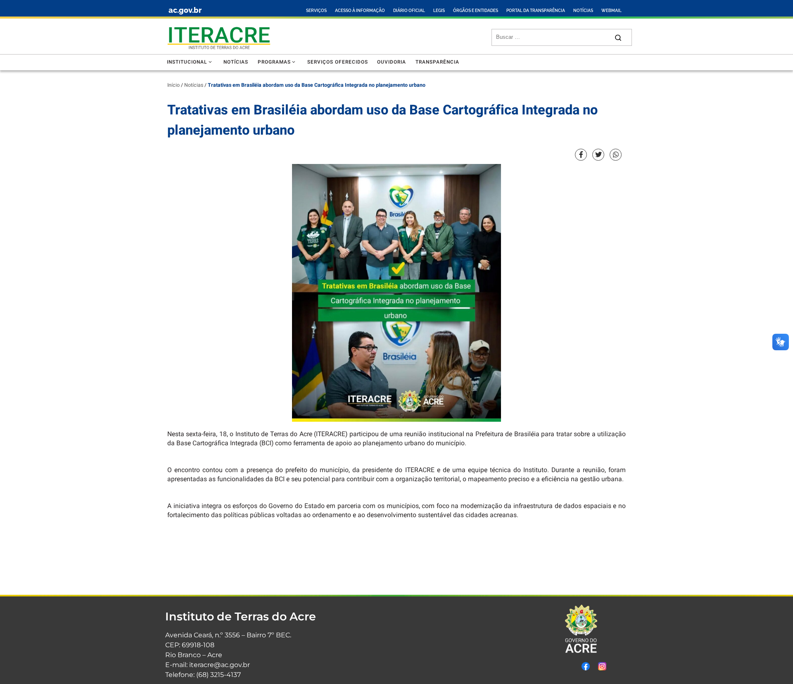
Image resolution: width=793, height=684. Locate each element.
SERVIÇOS (316, 10)
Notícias (193, 85)
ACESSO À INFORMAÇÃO (360, 10)
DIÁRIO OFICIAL (409, 10)
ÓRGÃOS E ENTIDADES (475, 10)
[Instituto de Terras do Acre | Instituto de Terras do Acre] (219, 36)
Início (173, 85)
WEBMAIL (611, 10)
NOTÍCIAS (583, 10)
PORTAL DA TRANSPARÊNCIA (535, 10)
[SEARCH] (552, 37)
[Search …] (618, 37)
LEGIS (439, 10)
